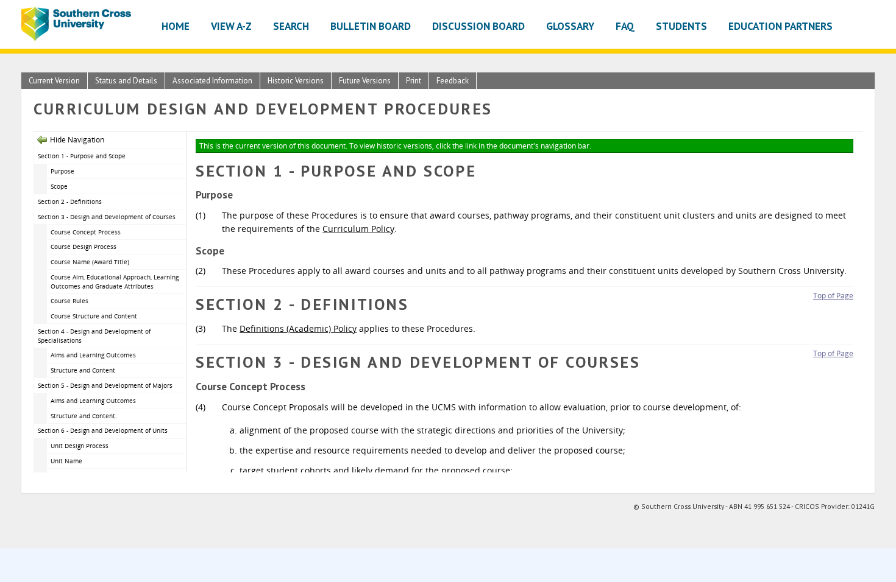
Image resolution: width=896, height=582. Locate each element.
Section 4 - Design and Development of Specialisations (94, 336)
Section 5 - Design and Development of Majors (105, 385)
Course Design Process (83, 246)
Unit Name (66, 461)
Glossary (570, 26)
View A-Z (231, 26)
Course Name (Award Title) (90, 262)
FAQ (625, 26)
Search (291, 26)
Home (176, 26)
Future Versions (365, 80)
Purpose (62, 171)
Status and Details (126, 80)
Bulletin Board (370, 26)
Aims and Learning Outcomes (93, 355)
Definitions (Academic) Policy (298, 328)
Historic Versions (296, 80)
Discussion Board (478, 26)
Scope (59, 186)
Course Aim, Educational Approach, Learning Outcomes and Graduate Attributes (115, 281)
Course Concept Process (86, 232)
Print (413, 80)
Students (681, 26)
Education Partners (780, 26)
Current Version (54, 80)
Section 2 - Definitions (70, 201)
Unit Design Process (79, 445)
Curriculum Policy (358, 228)
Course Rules (69, 300)
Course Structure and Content (94, 316)
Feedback (452, 80)
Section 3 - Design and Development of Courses (107, 216)
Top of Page (833, 295)
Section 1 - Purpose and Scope (82, 156)
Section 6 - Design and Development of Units (103, 430)
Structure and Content (83, 370)
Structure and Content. (84, 416)
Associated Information (212, 80)
